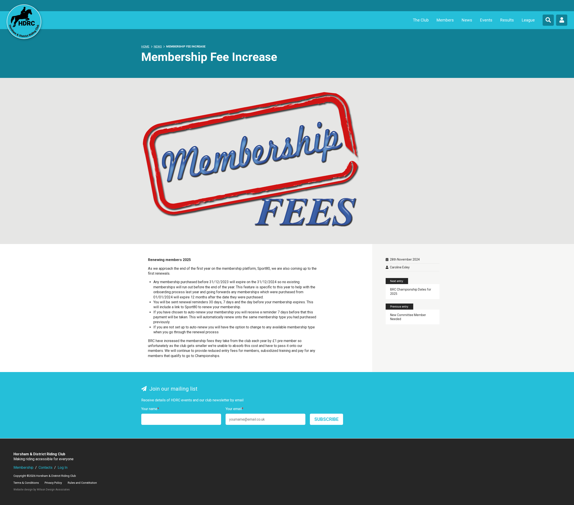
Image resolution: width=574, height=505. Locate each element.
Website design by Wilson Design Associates (41, 489)
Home (145, 46)
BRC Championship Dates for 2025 (410, 291)
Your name (150, 409)
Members (445, 20)
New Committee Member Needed (408, 317)
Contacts (45, 467)
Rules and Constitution (82, 482)
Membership (23, 467)
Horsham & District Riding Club (24, 21)
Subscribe (326, 419)
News (467, 20)
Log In (62, 467)
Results (507, 20)
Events (486, 20)
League (528, 20)
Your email (234, 409)
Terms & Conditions (26, 482)
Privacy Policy (53, 482)
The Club (421, 20)
